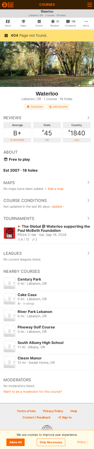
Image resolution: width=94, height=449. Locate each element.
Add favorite (60, 106)
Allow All (15, 442)
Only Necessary (51, 442)
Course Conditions (25, 200)
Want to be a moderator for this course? (32, 391)
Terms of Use (26, 411)
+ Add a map (54, 189)
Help (73, 411)
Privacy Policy (53, 411)
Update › (58, 206)
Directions (37, 106)
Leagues (12, 253)
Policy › (82, 442)
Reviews (12, 117)
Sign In (66, 417)
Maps (9, 182)
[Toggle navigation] (89, 5)
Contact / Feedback (36, 417)
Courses (47, 4)
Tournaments (18, 218)
